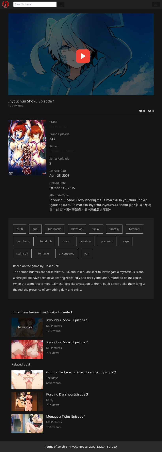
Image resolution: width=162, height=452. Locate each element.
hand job (46, 241)
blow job (77, 229)
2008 (19, 229)
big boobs (54, 229)
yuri (86, 253)
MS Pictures (58, 126)
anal (35, 229)
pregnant (107, 241)
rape (126, 241)
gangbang (23, 241)
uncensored (66, 253)
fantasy (114, 229)
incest (66, 241)
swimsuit (22, 253)
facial (96, 229)
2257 (92, 446)
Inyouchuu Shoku (62, 151)
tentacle (43, 253)
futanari (134, 229)
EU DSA (112, 446)
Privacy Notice (78, 446)
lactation (85, 241)
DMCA (101, 446)
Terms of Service (56, 446)
